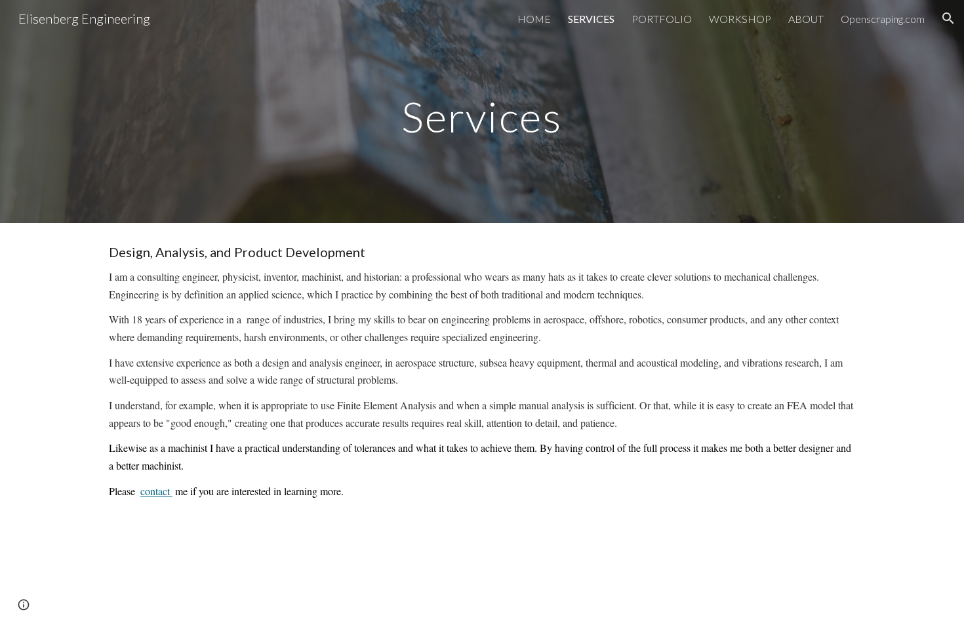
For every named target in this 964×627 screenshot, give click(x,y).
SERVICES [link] (591, 18)
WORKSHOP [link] (740, 18)
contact (156, 491)
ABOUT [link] (806, 18)
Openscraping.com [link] (883, 18)
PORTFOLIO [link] (662, 18)
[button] (948, 18)
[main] (482, 111)
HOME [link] (534, 18)
